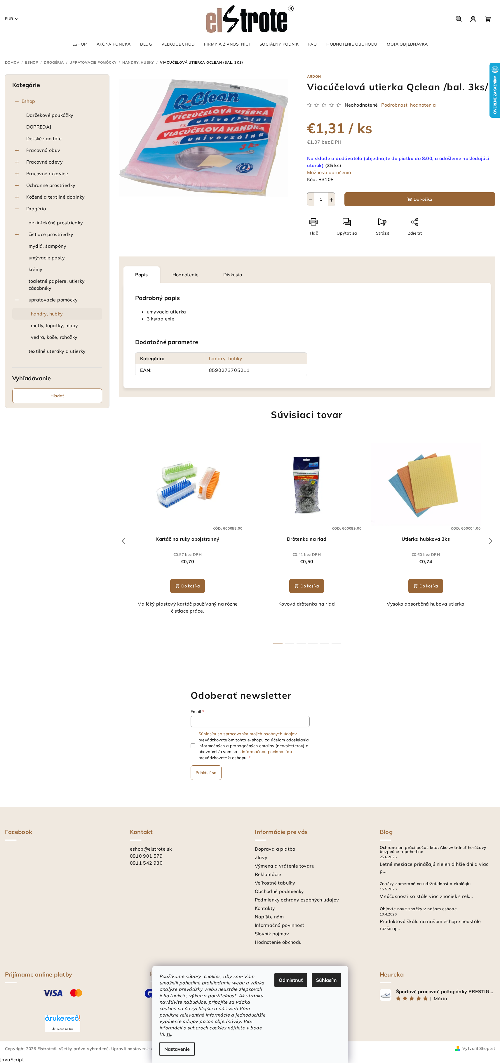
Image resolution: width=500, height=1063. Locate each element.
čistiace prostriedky (51, 234)
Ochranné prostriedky (51, 185)
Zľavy (261, 857)
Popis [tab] (141, 275)
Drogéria (36, 208)
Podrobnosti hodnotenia (408, 105)
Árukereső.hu (62, 1029)
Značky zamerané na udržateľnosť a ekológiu (425, 884)
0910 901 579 (146, 856)
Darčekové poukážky (50, 115)
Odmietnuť (291, 980)
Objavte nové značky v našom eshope (418, 909)
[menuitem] (80, 44)
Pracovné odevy (44, 162)
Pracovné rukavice (47, 173)
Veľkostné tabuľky (275, 883)
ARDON (314, 76)
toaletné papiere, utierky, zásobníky (57, 284)
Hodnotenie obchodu (278, 942)
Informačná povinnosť (279, 925)
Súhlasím (326, 980)
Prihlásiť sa (206, 772)
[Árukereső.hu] (62, 1020)
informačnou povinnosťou (267, 751)
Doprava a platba (275, 849)
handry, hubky (47, 314)
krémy (36, 269)
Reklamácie (268, 874)
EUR (9, 18)
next (490, 541)
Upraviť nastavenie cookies (138, 1048)
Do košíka (423, 199)
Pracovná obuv (43, 150)
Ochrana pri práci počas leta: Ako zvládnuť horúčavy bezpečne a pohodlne (433, 849)
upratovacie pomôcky (53, 300)
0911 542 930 (146, 863)
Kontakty (265, 908)
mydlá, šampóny (48, 246)
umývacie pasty (47, 258)
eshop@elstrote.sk (151, 849)
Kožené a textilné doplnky (55, 197)
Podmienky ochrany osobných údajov (297, 900)
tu (168, 1034)
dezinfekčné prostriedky (56, 223)
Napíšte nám (269, 917)
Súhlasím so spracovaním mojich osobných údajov (247, 733)
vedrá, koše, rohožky (54, 337)
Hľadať (57, 395)
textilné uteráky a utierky (57, 351)
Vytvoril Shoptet (478, 1048)
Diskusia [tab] (233, 275)
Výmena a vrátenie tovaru (285, 866)
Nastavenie (177, 1049)
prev (123, 541)
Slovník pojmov (272, 934)
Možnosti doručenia (329, 172)
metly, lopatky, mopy (54, 325)
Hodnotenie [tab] (186, 275)
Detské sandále (44, 138)
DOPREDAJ (38, 127)
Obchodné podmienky (279, 891)
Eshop (28, 101)
